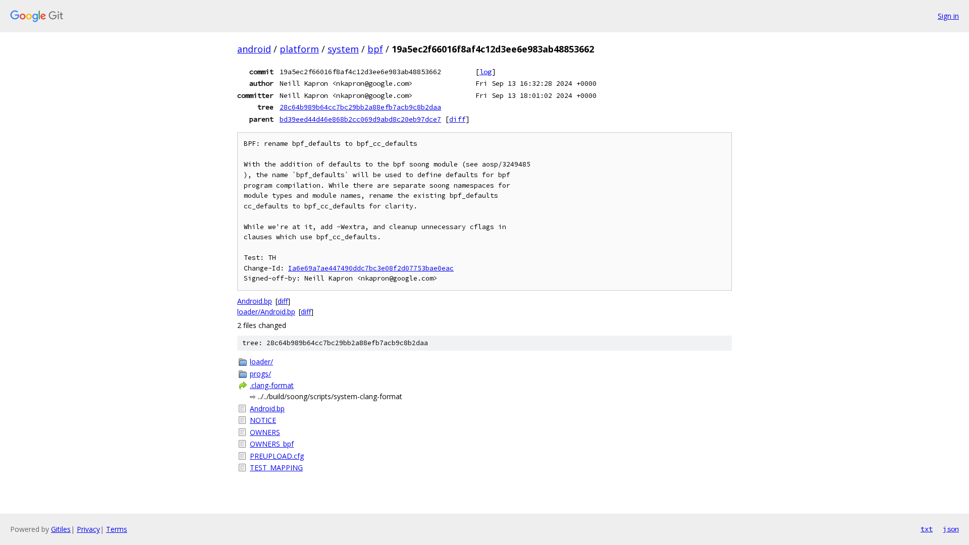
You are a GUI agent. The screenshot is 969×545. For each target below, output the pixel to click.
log (485, 71)
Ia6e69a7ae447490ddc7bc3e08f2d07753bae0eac (371, 268)
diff (457, 119)
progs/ (260, 373)
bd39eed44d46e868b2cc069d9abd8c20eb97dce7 (360, 119)
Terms (116, 529)
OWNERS (265, 432)
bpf (375, 49)
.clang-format (272, 385)
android (254, 49)
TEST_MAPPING (276, 467)
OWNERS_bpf (272, 444)
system (343, 49)
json (951, 528)
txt (927, 528)
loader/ (261, 361)
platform (299, 49)
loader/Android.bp (266, 311)
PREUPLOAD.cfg (277, 456)
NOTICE (263, 420)
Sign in (948, 16)
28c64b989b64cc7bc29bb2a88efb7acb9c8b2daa (360, 107)
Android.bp (254, 301)
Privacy (88, 529)
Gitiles (61, 529)
